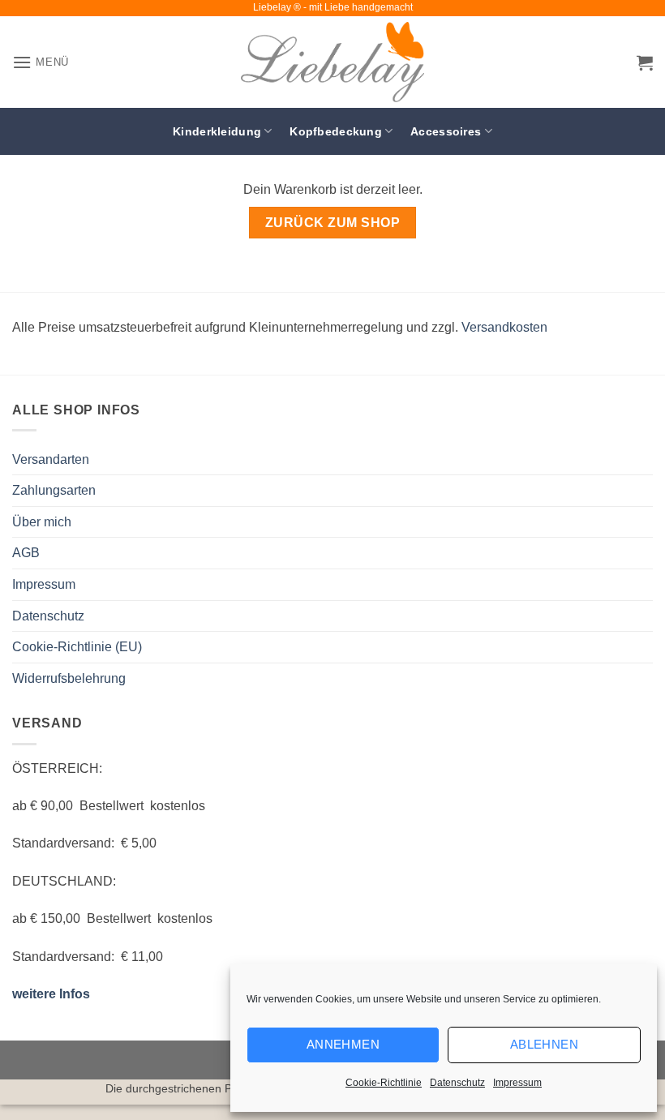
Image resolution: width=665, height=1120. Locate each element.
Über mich (41, 522)
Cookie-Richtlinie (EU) (77, 647)
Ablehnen (544, 1044)
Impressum (517, 1082)
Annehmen (343, 1044)
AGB (26, 553)
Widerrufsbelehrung (69, 678)
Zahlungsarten (54, 490)
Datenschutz (457, 1082)
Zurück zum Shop (332, 223)
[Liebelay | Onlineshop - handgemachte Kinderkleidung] (332, 62)
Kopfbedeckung (336, 131)
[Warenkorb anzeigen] (645, 62)
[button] (40, 62)
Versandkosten (504, 327)
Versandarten (50, 459)
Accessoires (445, 131)
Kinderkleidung (217, 131)
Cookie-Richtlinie (383, 1082)
